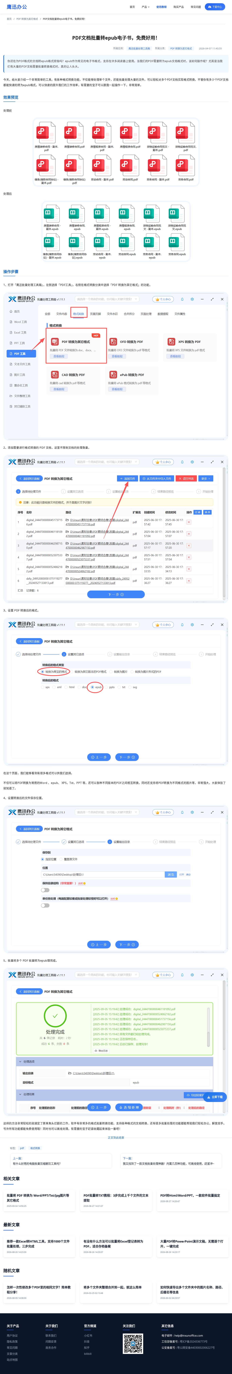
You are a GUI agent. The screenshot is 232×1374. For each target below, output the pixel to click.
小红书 (88, 1335)
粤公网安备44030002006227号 (196, 1348)
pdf (22, 1148)
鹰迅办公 (17, 7)
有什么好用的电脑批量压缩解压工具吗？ (37, 1160)
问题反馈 (51, 1341)
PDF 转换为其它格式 (27, 18)
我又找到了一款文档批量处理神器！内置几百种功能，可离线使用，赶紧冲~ (168, 1160)
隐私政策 (12, 1341)
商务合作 (51, 1348)
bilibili (88, 1354)
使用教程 (161, 7)
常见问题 (196, 7)
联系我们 (51, 1335)
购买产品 (179, 7)
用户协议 (12, 1335)
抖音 (87, 1341)
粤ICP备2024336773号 (194, 1341)
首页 (132, 7)
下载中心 (217, 6)
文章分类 (12, 1354)
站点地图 (12, 1360)
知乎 (87, 1348)
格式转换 (35, 1148)
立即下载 (217, 1099)
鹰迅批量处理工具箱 (139, 48)
